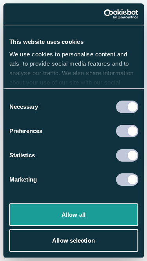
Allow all (73, 214)
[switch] (127, 131)
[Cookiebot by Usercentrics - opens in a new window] (104, 14)
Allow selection (73, 240)
